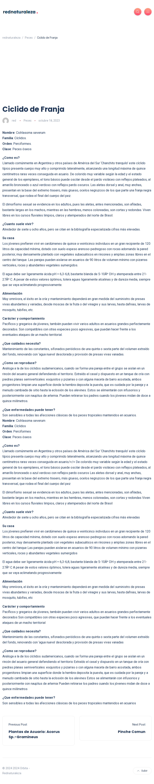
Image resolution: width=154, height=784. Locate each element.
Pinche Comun (131, 731)
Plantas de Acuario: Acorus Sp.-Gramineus (34, 734)
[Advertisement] (77, 74)
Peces (27, 120)
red (14, 120)
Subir (144, 770)
